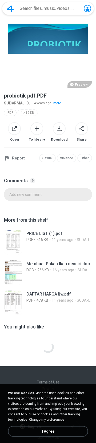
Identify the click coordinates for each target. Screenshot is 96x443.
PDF (10, 113)
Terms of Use (48, 382)
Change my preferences (47, 419)
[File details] (48, 242)
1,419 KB (27, 113)
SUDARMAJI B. (17, 103)
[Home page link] (10, 8)
